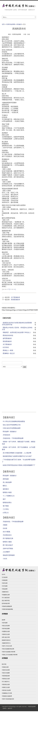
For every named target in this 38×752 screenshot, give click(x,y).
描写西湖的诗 (7, 338)
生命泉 (5, 528)
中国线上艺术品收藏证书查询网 (9, 654)
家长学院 (4, 664)
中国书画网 (4, 623)
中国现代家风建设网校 (7, 609)
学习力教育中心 (6, 681)
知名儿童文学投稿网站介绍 (11, 425)
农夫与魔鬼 (6, 532)
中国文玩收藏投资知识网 (8, 649)
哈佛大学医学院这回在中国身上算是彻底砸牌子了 (19, 465)
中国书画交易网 (6, 628)
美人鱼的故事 (7, 482)
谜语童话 (6, 489)
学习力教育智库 (6, 597)
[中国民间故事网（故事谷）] (19, 6)
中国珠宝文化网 (6, 687)
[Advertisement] (19, 389)
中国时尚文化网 (6, 634)
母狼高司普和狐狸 (9, 555)
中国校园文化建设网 (7, 696)
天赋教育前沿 (5, 592)
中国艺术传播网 (6, 673)
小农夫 (5, 559)
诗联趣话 (19, 24)
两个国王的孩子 (8, 545)
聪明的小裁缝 (7, 542)
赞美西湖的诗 (15, 300)
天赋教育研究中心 (6, 643)
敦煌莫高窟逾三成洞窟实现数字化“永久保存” (17, 456)
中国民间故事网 (10, 24)
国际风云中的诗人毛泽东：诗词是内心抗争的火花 (17, 328)
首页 (3, 24)
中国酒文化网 (5, 667)
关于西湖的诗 (15, 297)
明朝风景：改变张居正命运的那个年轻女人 (17, 332)
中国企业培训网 (6, 625)
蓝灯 (4, 499)
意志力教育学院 (6, 600)
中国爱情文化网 (6, 631)
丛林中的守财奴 (8, 548)
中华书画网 (4, 586)
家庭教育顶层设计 (6, 640)
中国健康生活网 (6, 594)
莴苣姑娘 (6, 479)
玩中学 (3, 574)
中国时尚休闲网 (6, 670)
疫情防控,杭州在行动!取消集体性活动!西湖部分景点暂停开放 (17, 324)
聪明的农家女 (7, 502)
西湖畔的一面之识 (9, 353)
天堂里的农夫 (7, 535)
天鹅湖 (5, 525)
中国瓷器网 (4, 580)
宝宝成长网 (4, 577)
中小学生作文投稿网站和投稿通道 (14, 421)
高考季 (3, 620)
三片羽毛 (6, 509)
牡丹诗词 (6, 347)
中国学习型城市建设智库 (8, 699)
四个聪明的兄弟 (8, 538)
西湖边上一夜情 (8, 350)
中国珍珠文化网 (6, 684)
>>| (15, 289)
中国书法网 (4, 583)
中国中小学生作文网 (7, 646)
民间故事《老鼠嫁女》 (10, 431)
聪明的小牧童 (7, 492)
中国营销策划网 (6, 676)
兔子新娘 (6, 506)
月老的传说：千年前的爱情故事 (13, 438)
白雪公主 (6, 513)
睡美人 (5, 486)
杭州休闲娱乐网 (6, 603)
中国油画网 (4, 589)
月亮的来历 (6, 435)
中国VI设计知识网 (6, 690)
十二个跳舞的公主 (9, 496)
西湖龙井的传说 (8, 335)
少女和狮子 (6, 552)
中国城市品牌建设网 (7, 606)
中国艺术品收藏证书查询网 (8, 652)
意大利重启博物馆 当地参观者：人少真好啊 (17, 453)
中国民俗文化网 (6, 678)
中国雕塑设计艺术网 (7, 693)
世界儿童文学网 (6, 637)
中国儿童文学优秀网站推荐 (11, 428)
